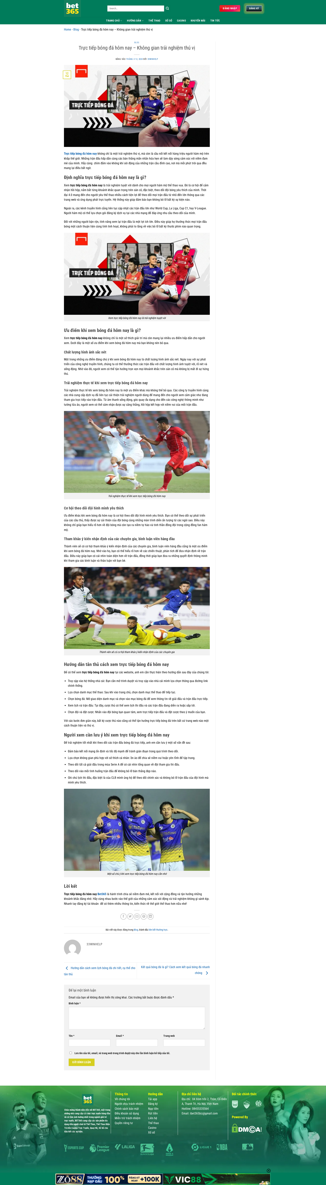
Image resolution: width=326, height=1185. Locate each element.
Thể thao (153, 1123)
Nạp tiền (153, 1109)
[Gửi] (167, 8)
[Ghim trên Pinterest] (144, 916)
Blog (76, 29)
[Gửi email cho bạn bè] (137, 916)
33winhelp (153, 59)
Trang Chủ (113, 20)
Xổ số (151, 1132)
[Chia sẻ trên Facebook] (123, 916)
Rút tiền (153, 1113)
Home (67, 29)
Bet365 (102, 894)
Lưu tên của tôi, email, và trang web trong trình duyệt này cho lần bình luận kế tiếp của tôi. (122, 1053)
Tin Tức (215, 20)
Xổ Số (168, 20)
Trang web (169, 1035)
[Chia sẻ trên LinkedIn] (150, 916)
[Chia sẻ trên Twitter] (130, 916)
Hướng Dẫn (134, 20)
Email (120, 1035)
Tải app (153, 1099)
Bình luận (75, 1003)
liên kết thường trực (158, 929)
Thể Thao (154, 20)
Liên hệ (152, 1118)
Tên (71, 1035)
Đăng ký (153, 1104)
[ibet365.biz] (83, 8)
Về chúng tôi (122, 1099)
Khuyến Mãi (198, 20)
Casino (181, 20)
